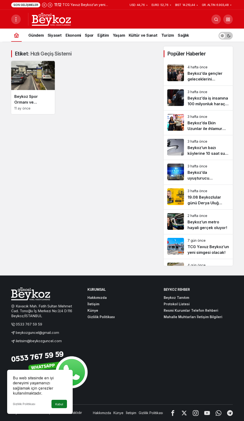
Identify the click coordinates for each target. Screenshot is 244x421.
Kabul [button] (59, 404)
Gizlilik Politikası (24, 404)
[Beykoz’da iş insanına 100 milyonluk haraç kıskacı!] (198, 98)
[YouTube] (207, 412)
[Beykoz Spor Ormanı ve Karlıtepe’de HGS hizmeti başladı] (33, 87)
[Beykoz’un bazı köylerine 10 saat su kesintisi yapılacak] (198, 147)
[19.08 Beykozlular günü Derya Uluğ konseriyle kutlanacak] (198, 197)
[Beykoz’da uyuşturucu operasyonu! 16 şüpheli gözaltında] (198, 172)
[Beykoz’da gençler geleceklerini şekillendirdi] (198, 73)
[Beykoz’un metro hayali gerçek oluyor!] (198, 222)
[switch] (226, 35)
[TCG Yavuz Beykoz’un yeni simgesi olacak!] (198, 246)
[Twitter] (184, 412)
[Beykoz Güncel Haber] (51, 18)
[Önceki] (44, 5)
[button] (228, 19)
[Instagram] (195, 412)
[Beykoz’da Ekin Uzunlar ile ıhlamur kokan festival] (198, 122)
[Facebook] (173, 412)
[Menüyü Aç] (16, 19)
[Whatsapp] (218, 412)
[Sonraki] (50, 5)
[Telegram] (230, 412)
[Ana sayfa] (16, 35)
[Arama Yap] (216, 19)
